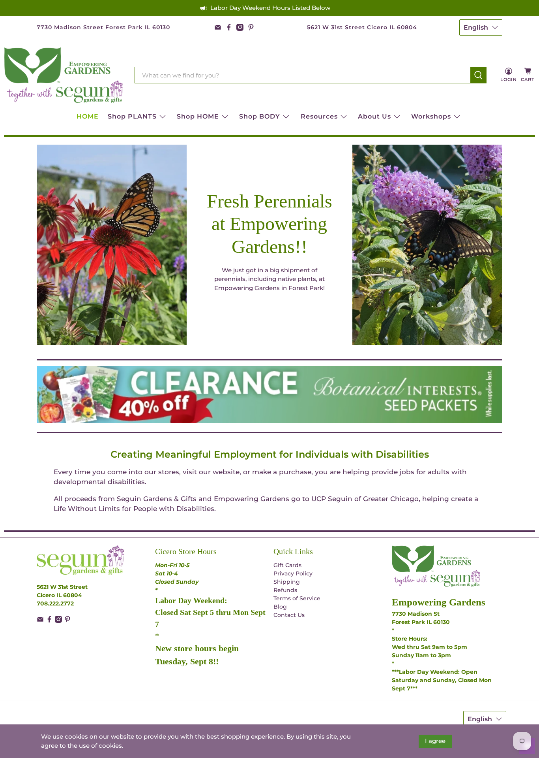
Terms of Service (296, 598)
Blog (280, 606)
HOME (88, 116)
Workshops (431, 116)
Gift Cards (287, 565)
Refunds (285, 590)
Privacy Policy (293, 573)
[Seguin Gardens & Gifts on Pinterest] (251, 27)
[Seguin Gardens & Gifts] (63, 75)
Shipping (286, 581)
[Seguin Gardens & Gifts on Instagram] (239, 27)
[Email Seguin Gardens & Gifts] (217, 27)
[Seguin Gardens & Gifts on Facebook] (228, 27)
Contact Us (289, 614)
